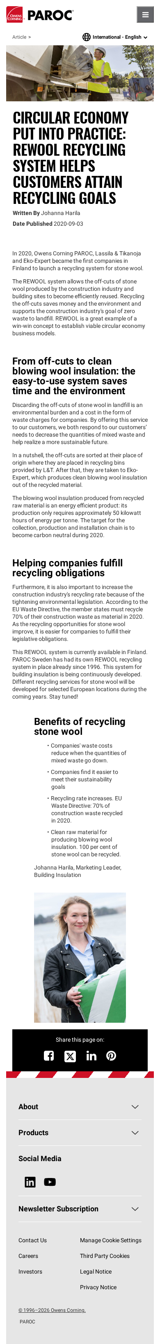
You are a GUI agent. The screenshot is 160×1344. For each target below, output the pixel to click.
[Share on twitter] (70, 1061)
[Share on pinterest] (111, 1057)
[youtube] (50, 1182)
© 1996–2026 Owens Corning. (52, 1310)
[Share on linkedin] (91, 1057)
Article (19, 37)
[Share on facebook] (49, 1057)
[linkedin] (30, 1182)
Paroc (40, 14)
